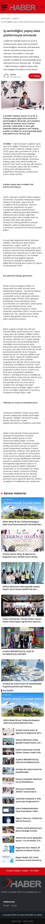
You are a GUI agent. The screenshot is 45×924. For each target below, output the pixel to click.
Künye (14, 905)
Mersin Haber (16, 921)
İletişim (6, 905)
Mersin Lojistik (28, 921)
